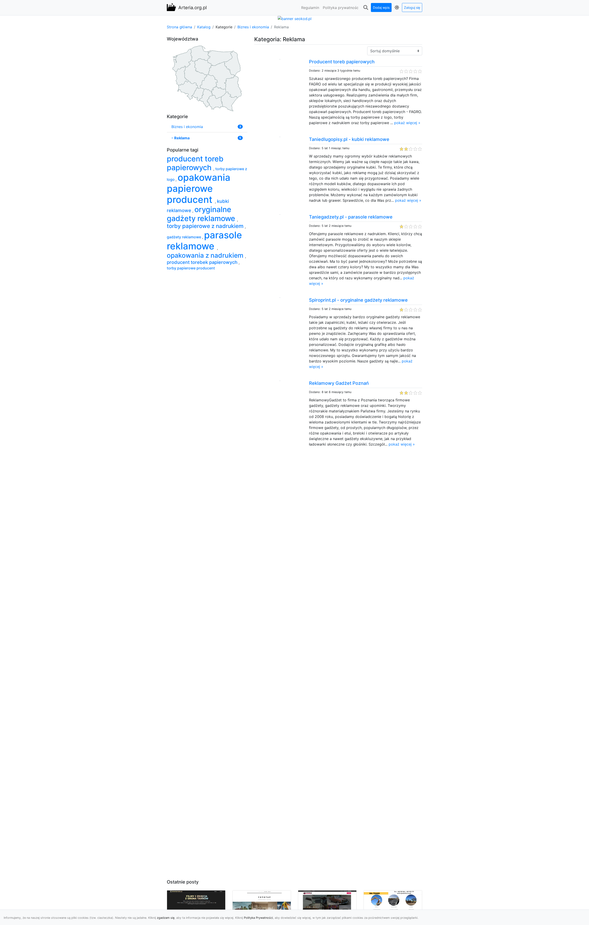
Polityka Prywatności (258, 917)
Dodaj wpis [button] (381, 7)
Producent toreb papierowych (342, 61)
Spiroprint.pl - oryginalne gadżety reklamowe (358, 300)
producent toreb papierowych (195, 163)
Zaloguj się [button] (412, 7)
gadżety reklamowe (184, 237)
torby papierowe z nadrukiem (206, 226)
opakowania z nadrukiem (206, 255)
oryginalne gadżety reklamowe (202, 214)
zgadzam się (165, 917)
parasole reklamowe (204, 240)
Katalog (204, 27)
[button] (365, 7)
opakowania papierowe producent (198, 188)
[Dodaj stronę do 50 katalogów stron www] (295, 18)
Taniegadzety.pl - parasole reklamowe (351, 217)
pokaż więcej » (407, 122)
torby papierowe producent (191, 268)
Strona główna (179, 27)
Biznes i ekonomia (253, 27)
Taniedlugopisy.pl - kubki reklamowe (349, 139)
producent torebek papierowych (203, 262)
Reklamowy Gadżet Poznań (339, 383)
